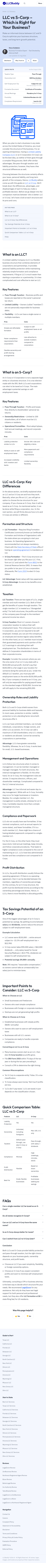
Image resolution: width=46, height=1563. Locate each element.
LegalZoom (26, 1287)
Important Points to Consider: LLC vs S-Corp (21, 228)
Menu (40, 3)
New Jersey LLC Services (11, 1452)
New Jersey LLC (8, 1387)
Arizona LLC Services (10, 1441)
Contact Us (6, 1514)
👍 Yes (17, 1316)
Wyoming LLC (7, 1379)
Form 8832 (32, 562)
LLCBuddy (33, 180)
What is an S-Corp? (12, 216)
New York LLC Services (10, 1429)
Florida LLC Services (9, 1414)
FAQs (7, 237)
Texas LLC (6, 1340)
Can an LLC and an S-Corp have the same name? (20, 1224)
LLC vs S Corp (30, 183)
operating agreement (21, 550)
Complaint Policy (8, 1522)
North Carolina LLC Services (12, 1425)
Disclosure (7, 60)
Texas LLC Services (9, 1406)
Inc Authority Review (10, 1487)
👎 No (29, 1316)
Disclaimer (6, 1530)
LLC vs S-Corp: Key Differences (16, 220)
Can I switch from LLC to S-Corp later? (19, 1239)
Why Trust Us (19, 60)
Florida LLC (6, 1348)
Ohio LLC (6, 1390)
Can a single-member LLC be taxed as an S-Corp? (21, 1207)
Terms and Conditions (10, 1534)
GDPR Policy (7, 1545)
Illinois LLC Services (9, 1433)
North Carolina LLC (9, 1359)
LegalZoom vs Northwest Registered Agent (17, 1503)
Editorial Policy (8, 1549)
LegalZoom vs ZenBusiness (12, 1495)
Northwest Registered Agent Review (15, 1475)
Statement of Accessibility (11, 1526)
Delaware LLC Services (10, 1417)
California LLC (7, 1344)
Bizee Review (7, 1479)
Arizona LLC (6, 1375)
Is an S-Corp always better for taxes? (18, 1232)
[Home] (11, 3)
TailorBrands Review (9, 1491)
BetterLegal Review (9, 1483)
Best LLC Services (9, 1402)
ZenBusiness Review (10, 1472)
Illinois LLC (6, 1367)
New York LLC (7, 1363)
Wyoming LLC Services (10, 1445)
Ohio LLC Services (9, 1456)
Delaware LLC (7, 1352)
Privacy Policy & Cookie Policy (13, 1537)
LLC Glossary (11, 11)
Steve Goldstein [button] (14, 48)
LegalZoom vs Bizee (9, 1499)
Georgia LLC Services (10, 1421)
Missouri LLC (7, 1383)
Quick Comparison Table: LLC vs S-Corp (19, 232)
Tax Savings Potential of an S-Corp (17, 224)
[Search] (24, 3)
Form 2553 (22, 571)
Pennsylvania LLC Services (11, 1437)
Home (4, 11)
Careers (5, 1518)
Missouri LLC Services (10, 1448)
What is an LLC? (10, 211)
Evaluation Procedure (10, 1541)
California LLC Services (10, 1410)
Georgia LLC (7, 1355)
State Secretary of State (27, 547)
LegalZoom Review (9, 1468)
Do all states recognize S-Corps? (16, 1216)
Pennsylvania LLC (8, 1371)
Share (35, 60)
